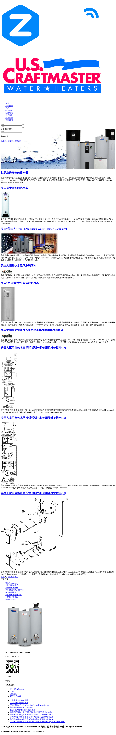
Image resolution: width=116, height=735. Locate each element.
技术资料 (9, 110)
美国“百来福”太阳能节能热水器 (20, 283)
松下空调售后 (10, 592)
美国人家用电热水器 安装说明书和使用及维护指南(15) (33, 493)
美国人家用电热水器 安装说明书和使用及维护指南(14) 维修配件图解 (37, 722)
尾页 (16, 577)
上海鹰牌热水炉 (11, 585)
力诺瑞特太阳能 (11, 597)
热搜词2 (11, 141)
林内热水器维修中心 (13, 595)
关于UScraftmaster (17, 689)
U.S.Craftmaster (11, 583)
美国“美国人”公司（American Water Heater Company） (34, 228)
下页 (12, 577)
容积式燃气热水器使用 (14, 590)
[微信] (12, 672)
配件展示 (9, 113)
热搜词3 (17, 141)
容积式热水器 (15, 696)
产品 (7, 108)
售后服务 (9, 115)
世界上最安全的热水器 (14, 172)
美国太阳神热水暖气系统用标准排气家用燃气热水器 (32, 330)
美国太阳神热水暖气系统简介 (18, 265)
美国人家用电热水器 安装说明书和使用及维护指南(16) (33, 417)
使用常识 (13, 694)
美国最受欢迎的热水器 (14, 187)
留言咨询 (9, 120)
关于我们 (9, 106)
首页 (7, 103)
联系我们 (9, 118)
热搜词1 (4, 141)
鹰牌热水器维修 (11, 588)
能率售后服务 (10, 599)
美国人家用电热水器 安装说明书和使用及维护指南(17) (33, 347)
